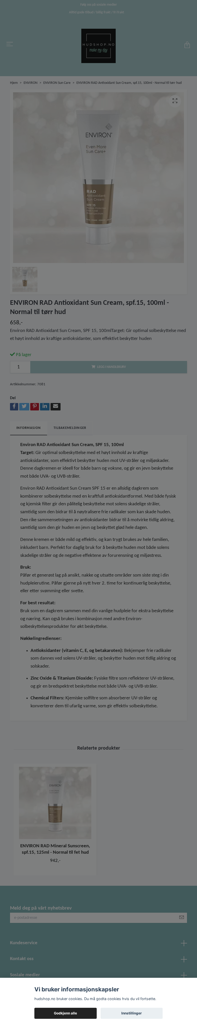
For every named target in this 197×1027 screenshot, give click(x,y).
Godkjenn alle (65, 1013)
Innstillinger (131, 1013)
